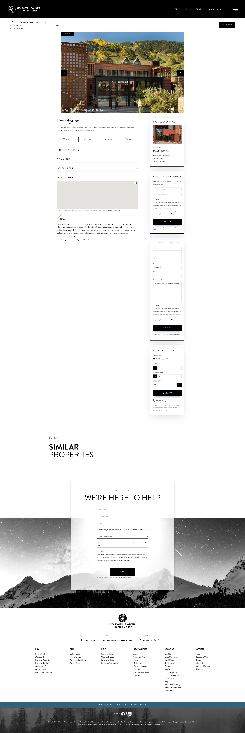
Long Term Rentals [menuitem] (108, 660)
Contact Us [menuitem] (169, 690)
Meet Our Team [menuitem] (171, 657)
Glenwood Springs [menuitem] (140, 666)
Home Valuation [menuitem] (76, 657)
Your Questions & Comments (160, 280)
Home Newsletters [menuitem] (172, 675)
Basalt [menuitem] (135, 660)
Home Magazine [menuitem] (171, 672)
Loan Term (157, 355)
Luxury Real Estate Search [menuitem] (45, 672)
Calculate (167, 393)
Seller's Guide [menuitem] (75, 654)
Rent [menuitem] (198, 9)
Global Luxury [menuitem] (40, 669)
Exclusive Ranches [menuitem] (42, 663)
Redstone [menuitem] (136, 669)
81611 (83, 240)
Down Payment (158, 373)
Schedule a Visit (174, 243)
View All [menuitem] (136, 675)
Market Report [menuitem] (75, 663)
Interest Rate (157, 381)
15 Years (166, 358)
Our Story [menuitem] (168, 654)
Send (122, 571)
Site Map (121, 704)
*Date (154, 264)
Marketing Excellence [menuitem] (78, 660)
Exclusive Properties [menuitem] (42, 660)
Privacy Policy (171, 214)
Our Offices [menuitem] (169, 660)
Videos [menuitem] (167, 669)
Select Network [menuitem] (170, 663)
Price (155, 364)
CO (69, 240)
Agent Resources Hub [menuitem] (173, 687)
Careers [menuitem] (168, 666)
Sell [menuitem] (187, 9)
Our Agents (163, 161)
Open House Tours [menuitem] (42, 666)
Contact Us (156, 161)
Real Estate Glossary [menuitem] (172, 684)
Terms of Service (156, 336)
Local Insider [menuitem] (169, 678)
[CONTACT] (227, 25)
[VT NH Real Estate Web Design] (122, 714)
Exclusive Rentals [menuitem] (107, 654)
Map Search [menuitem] (39, 657)
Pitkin (73, 240)
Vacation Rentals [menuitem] (107, 657)
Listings (64, 240)
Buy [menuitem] (177, 9)
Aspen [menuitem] (135, 654)
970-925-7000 (161, 151)
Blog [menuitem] (166, 681)
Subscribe (167, 222)
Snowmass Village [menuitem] (140, 657)
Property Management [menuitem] (109, 663)
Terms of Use (106, 704)
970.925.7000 (217, 9)
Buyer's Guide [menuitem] (40, 654)
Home (59, 240)
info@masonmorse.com (119, 640)
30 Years (158, 358)
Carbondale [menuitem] (137, 663)
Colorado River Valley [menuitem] (141, 672)
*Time (154, 272)
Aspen (78, 240)
